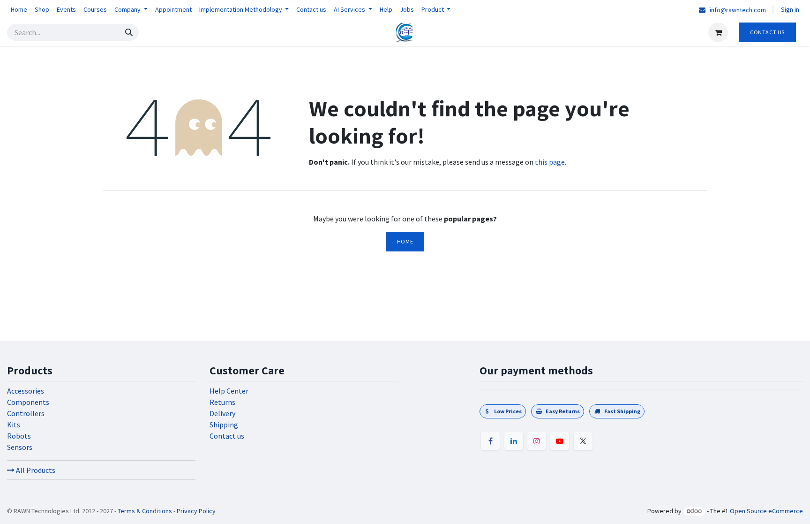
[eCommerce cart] (718, 32)
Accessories (25, 390)
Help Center (229, 390)
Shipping (224, 424)
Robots (19, 435)
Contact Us (767, 32)
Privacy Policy (196, 511)
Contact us (227, 435)
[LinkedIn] (513, 441)
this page (550, 162)
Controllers (26, 413)
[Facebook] (490, 441)
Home (405, 241)
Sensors (19, 447)
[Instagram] (536, 441)
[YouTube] (559, 441)
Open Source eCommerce (766, 511)
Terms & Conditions (145, 511)
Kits (13, 424)
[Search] (129, 32)
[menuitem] (19, 9)
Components (28, 402)
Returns (222, 402)
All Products (35, 470)
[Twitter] (583, 441)
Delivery (222, 413)
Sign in (790, 9)
